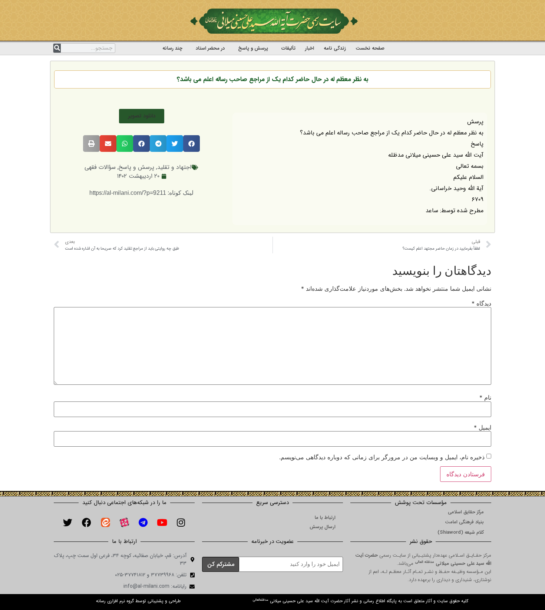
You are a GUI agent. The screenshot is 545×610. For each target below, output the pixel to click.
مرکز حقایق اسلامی (466, 512)
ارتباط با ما (325, 517)
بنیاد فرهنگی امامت (464, 522)
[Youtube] (162, 522)
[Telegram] (143, 522)
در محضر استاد (210, 48)
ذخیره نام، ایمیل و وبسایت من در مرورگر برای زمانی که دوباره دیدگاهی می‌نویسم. (382, 457)
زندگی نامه (335, 48)
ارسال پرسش (323, 527)
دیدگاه (481, 303)
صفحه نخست (370, 48)
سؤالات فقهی (100, 167)
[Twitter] (67, 522)
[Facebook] (86, 522)
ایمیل (482, 427)
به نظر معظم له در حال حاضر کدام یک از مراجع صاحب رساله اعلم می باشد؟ (272, 79)
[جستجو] (57, 48)
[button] (141, 116)
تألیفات (288, 48)
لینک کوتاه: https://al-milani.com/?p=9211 (141, 193)
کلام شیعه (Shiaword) (460, 532)
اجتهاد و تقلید (174, 167)
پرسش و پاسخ (253, 48)
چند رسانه (172, 48)
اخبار (309, 48)
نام (485, 397)
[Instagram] (181, 522)
